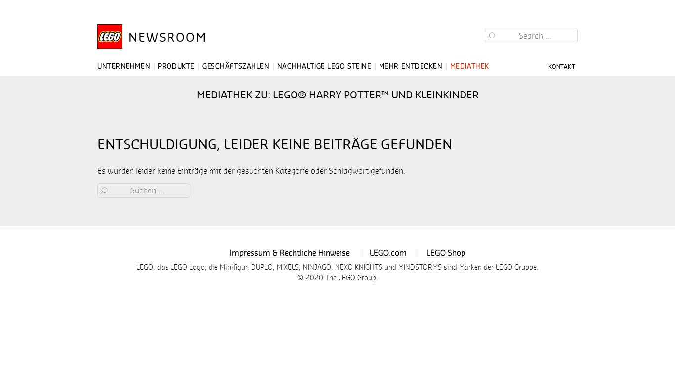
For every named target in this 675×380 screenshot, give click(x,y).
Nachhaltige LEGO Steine (324, 66)
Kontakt (561, 66)
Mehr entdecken (411, 66)
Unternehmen (123, 66)
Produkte (176, 66)
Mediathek (469, 66)
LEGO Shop (445, 252)
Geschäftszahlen (235, 66)
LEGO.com (388, 252)
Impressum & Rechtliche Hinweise (290, 252)
